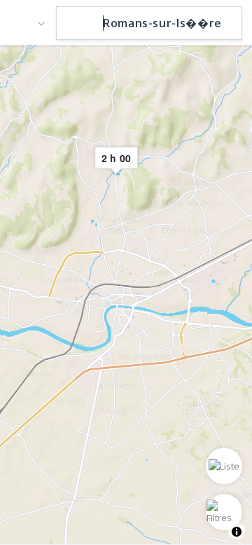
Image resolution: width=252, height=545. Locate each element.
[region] (126, 294)
